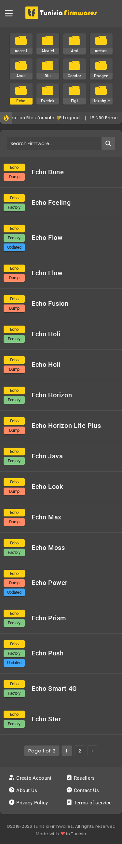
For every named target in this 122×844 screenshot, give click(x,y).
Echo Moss (48, 548)
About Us (27, 790)
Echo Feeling (51, 202)
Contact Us (87, 790)
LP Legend (66, 118)
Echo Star (46, 719)
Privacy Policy (32, 803)
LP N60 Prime (102, 118)
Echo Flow (47, 238)
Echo (14, 167)
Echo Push (47, 653)
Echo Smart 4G (54, 688)
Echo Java (47, 456)
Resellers (84, 778)
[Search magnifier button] (108, 143)
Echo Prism (49, 618)
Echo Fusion (50, 303)
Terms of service (93, 803)
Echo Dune (48, 172)
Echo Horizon (52, 395)
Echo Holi (46, 334)
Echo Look (47, 486)
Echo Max (46, 517)
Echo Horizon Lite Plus (66, 425)
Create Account (34, 778)
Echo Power (50, 583)
